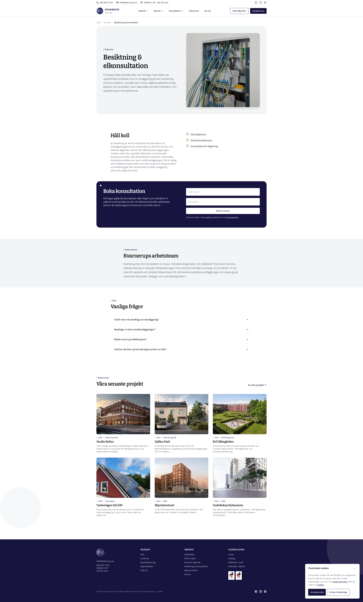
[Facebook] (256, 2)
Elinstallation (175, 10)
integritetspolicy (232, 217)
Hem (98, 22)
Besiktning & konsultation (196, 566)
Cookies (160, 591)
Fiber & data (190, 558)
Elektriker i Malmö (236, 566)
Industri (144, 570)
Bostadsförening (148, 562)
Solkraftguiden (239, 10)
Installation (189, 554)
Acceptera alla (316, 592)
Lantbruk (144, 558)
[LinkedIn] (260, 2)
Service (187, 574)
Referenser (194, 10)
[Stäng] (355, 569)
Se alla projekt (256, 385)
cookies (320, 584)
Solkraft (141, 10)
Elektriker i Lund (235, 562)
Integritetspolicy (149, 591)
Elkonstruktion (191, 570)
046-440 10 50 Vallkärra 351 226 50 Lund (102, 568)
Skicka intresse (223, 210)
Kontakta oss (258, 10)
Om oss (207, 10)
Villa (142, 554)
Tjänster (157, 10)
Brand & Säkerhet (192, 562)
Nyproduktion (146, 566)
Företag (231, 558)
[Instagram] (265, 2)
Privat (231, 554)
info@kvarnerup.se (105, 561)
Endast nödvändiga (338, 592)
